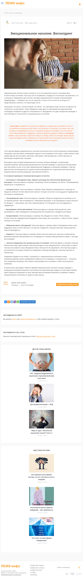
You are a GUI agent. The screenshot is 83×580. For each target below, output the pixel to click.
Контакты (33, 575)
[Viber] (14, 302)
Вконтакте (47, 336)
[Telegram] (11, 302)
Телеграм (39, 336)
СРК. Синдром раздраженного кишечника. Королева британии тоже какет (41, 375)
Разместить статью (37, 568)
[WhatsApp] (17, 302)
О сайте (33, 572)
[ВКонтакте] (5, 302)
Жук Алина (19, 23)
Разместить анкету (37, 565)
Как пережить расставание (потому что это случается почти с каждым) (41, 477)
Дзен (53, 336)
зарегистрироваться (28, 319)
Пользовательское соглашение (11, 575)
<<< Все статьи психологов (12, 13)
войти (14, 319)
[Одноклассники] (8, 302)
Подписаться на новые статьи (67, 284)
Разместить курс (36, 570)
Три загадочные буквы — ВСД (41, 404)
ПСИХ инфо (15, 3)
